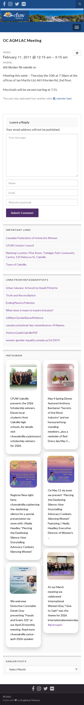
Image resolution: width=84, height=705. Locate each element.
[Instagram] (10, 3)
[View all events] (77, 53)
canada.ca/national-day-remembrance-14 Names (35, 325)
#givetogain (55, 624)
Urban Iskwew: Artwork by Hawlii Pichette (32, 288)
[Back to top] (75, 696)
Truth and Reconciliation (21, 295)
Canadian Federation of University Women (31, 238)
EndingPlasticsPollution (20, 302)
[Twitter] (17, 3)
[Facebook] (4, 3)
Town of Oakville (16, 264)
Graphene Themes (30, 700)
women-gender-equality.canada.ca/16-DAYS (33, 340)
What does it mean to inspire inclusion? (30, 310)
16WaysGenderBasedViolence (24, 317)
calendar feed (63, 98)
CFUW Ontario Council (20, 245)
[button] (23, 377)
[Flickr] (24, 3)
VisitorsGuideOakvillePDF (22, 332)
